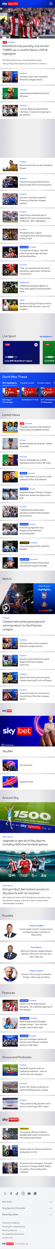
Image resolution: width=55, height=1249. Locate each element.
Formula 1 (23, 90)
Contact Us (7, 1238)
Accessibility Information (13, 1234)
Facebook (11, 1193)
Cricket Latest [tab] (43, 383)
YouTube (29, 1193)
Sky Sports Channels (13, 1208)
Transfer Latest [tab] (27, 383)
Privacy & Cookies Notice (13, 1226)
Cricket (22, 440)
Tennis (22, 300)
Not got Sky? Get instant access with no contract (24, 64)
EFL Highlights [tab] (10, 383)
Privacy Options (9, 1230)
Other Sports (8, 837)
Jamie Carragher (36, 925)
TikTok (17, 1193)
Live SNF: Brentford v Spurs (18, 361)
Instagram (23, 1193)
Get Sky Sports (46, 336)
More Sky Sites (10, 1214)
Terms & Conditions (11, 1223)
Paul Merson (36, 947)
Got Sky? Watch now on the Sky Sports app (22, 60)
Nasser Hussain (36, 971)
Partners (7, 1202)
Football (11, 42)
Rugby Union (25, 282)
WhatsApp (35, 1193)
